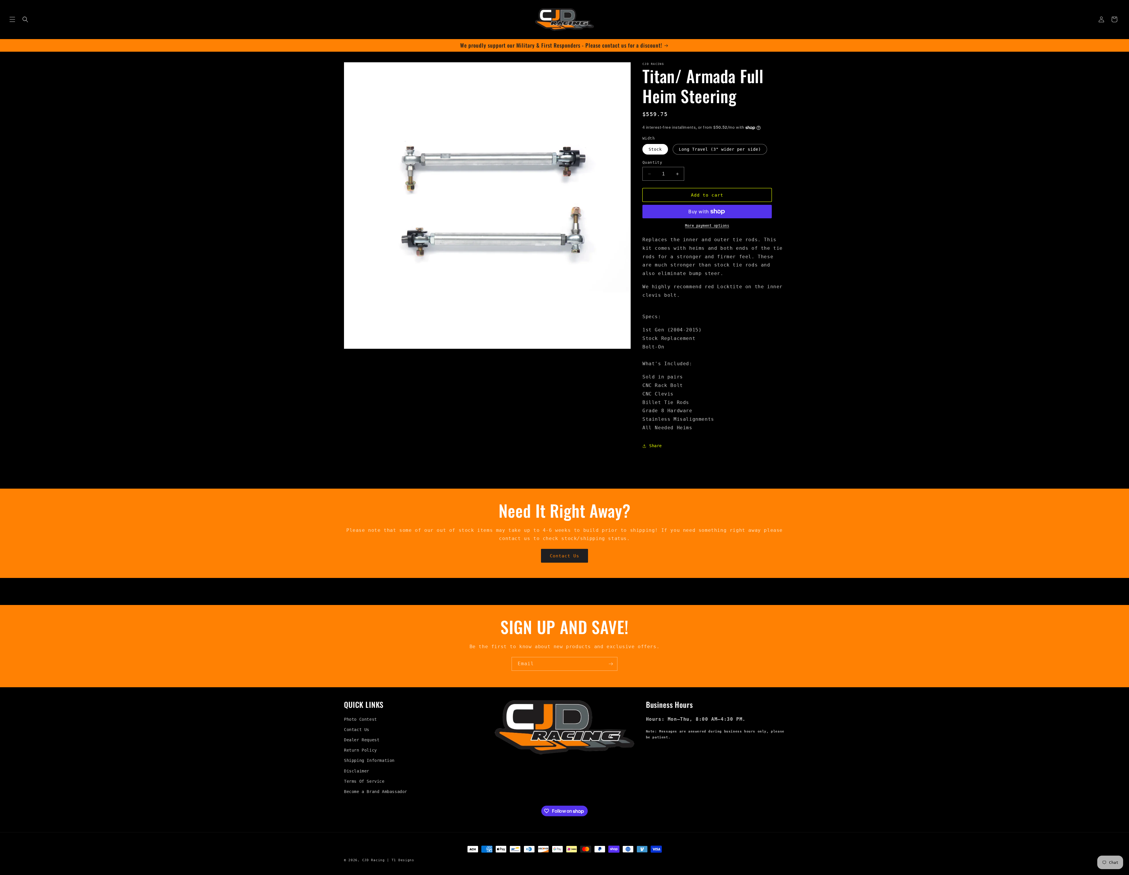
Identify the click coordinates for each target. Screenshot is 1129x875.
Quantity (652, 162)
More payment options (707, 226)
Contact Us (564, 556)
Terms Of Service (364, 781)
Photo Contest (360, 719)
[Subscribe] (610, 664)
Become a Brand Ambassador (375, 791)
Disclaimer (356, 771)
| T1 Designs (400, 860)
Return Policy (360, 750)
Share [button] (655, 445)
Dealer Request (361, 739)
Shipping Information (369, 760)
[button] (12, 19)
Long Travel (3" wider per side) (720, 149)
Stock (655, 149)
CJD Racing (373, 860)
